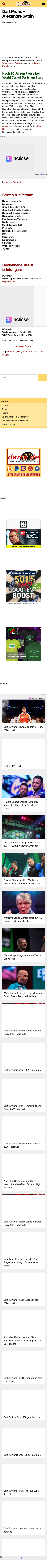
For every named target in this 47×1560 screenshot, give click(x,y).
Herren (4, 405)
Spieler (5, 400)
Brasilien (12, 351)
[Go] (42, 377)
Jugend (4, 412)
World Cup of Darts (11, 63)
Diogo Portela (8, 281)
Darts (24, 351)
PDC (31, 351)
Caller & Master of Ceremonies (15, 416)
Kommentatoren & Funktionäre (14, 420)
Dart (19, 351)
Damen (4, 408)
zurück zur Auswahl (12, 181)
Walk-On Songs (8, 424)
